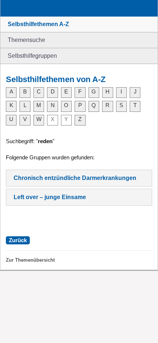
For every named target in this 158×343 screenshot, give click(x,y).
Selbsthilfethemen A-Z (38, 24)
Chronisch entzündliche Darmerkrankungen (75, 178)
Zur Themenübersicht (30, 260)
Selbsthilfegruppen (32, 56)
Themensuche (26, 40)
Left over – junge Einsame (50, 197)
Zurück (18, 240)
